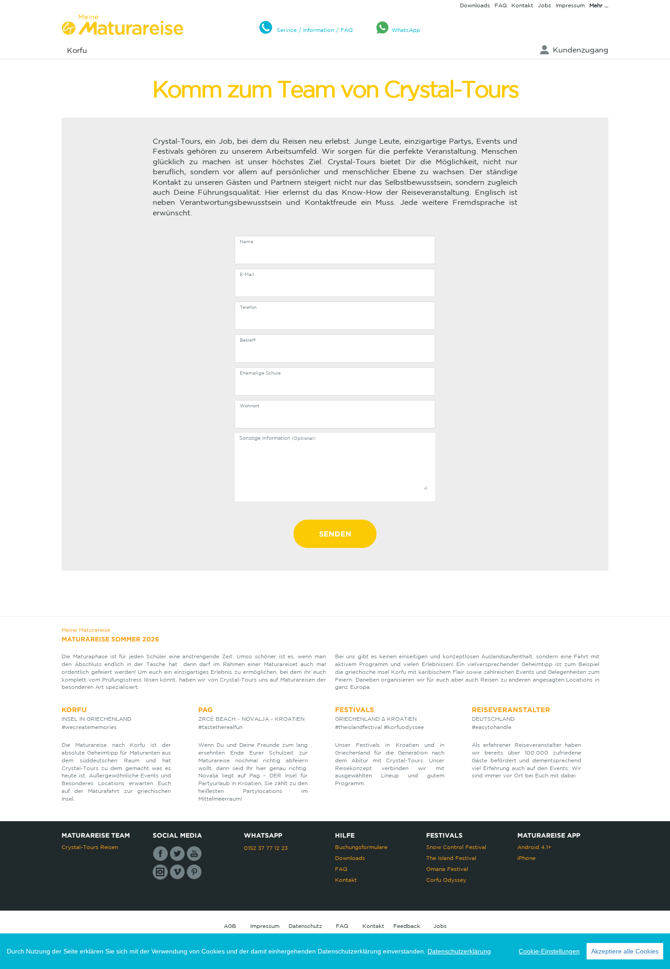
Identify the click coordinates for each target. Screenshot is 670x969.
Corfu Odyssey (446, 880)
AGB (230, 926)
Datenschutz (305, 926)
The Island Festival (451, 858)
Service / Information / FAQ (315, 30)
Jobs (544, 5)
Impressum (570, 5)
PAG (205, 710)
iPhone (526, 858)
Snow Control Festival (456, 847)
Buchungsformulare (361, 847)
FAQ (501, 5)
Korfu (77, 50)
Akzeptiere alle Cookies (625, 951)
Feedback (406, 926)
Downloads (475, 5)
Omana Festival (447, 869)
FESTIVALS (354, 710)
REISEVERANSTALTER (511, 710)
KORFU (74, 710)
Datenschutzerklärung (459, 951)
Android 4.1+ (534, 847)
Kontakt (522, 5)
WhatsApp (406, 30)
